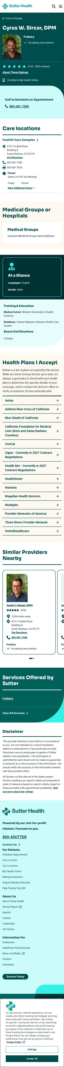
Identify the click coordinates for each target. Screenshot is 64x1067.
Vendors (6, 959)
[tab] (31, 658)
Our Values (8, 929)
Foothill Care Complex (18, 140)
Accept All (32, 1058)
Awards (6, 912)
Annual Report (12, 906)
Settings (32, 1049)
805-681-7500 (19, 106)
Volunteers (8, 964)
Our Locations (10, 865)
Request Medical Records (16, 882)
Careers (6, 918)
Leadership (8, 923)
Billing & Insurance (12, 877)
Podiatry (7, 698)
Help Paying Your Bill (13, 888)
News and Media (14, 953)
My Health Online (11, 871)
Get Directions (15, 157)
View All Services (13, 713)
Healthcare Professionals (16, 947)
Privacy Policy (16, 1042)
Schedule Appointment (14, 854)
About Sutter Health (13, 901)
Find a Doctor (9, 860)
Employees (8, 942)
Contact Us (9, 844)
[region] (32, 1033)
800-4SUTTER (14, 836)
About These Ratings (15, 72)
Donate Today (15, 976)
